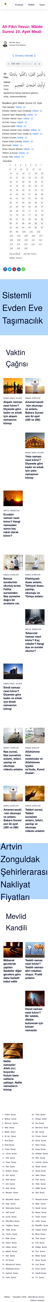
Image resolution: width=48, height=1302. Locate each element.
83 (29, 219)
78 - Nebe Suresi (39, 1203)
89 (29, 223)
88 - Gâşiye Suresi (39, 1247)
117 (40, 244)
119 (18, 248)
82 (23, 219)
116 (33, 244)
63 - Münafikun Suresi (10, 1221)
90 (36, 223)
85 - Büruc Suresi (38, 1234)
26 (11, 182)
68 (11, 211)
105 (26, 236)
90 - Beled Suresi (39, 1255)
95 (29, 228)
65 (29, 207)
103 (11, 236)
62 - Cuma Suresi (9, 1216)
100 (23, 232)
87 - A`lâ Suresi (38, 1242)
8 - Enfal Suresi (8, 1145)
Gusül (42, 4)
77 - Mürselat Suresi (40, 1199)
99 (17, 232)
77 (29, 215)
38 (11, 190)
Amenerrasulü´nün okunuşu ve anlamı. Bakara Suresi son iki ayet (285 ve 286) (34, 411)
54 (36, 198)
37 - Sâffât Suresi (39, 1188)
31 (42, 182)
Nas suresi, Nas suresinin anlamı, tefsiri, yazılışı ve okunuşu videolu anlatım (13, 760)
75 (17, 215)
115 (25, 244)
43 (42, 190)
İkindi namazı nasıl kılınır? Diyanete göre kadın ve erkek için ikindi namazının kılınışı (12, 698)
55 (42, 198)
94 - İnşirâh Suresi (39, 1273)
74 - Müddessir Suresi (10, 1268)
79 (42, 215)
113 (11, 244)
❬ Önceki (17, 55)
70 (23, 211)
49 (42, 194)
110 (26, 240)
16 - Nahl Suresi (8, 1179)
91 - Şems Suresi (39, 1260)
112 (40, 240)
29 (29, 182)
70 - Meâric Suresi (9, 1251)
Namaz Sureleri (32, 398)
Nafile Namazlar (11, 510)
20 (11, 178)
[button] (19, 4)
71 (29, 211)
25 (42, 178)
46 (23, 194)
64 (23, 207)
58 (23, 203)
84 (36, 219)
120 (25, 248)
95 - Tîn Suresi (38, 1277)
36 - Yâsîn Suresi (39, 1184)
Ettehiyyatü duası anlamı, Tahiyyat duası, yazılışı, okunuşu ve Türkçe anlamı (34, 587)
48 (36, 194)
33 (17, 186)
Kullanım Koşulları (37, 1300)
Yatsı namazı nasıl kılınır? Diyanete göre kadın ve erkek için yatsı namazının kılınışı (34, 467)
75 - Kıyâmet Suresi (10, 1273)
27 (17, 182)
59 (29, 203)
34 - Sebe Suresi (38, 1175)
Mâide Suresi (16, 258)
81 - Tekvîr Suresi (39, 1216)
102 (38, 232)
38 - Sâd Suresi (38, 1192)
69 (17, 211)
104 (18, 236)
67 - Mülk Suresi (8, 1238)
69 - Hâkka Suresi (9, 1247)
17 (29, 174)
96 (36, 228)
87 (17, 223)
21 (17, 178)
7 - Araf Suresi (7, 1140)
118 (11, 248)
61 (42, 203)
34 (23, 186)
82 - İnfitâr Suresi (39, 1221)
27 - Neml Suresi (38, 1145)
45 (17, 194)
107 (40, 236)
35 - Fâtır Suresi (38, 1179)
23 (29, 178)
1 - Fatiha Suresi (9, 1114)
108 (11, 240)
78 (36, 215)
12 (33, 169)
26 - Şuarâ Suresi (39, 1140)
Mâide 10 (20, 107)
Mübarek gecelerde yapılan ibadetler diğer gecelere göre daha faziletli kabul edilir (12, 970)
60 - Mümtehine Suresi (11, 1208)
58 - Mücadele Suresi (10, 1199)
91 (42, 223)
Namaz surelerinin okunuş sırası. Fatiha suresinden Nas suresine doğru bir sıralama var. (12, 590)
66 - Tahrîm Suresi (9, 1234)
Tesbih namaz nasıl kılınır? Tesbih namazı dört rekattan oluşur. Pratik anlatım (34, 969)
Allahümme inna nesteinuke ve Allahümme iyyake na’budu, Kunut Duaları (34, 762)
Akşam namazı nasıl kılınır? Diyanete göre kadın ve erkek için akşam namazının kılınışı (12, 412)
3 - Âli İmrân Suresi (10, 1123)
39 (17, 190)
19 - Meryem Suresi (10, 1192)
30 (36, 182)
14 (11, 174)
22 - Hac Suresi (38, 1123)
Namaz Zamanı (38, 1297)
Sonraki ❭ (30, 55)
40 (23, 190)
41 (29, 190)
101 (31, 232)
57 (17, 203)
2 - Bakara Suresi (9, 1119)
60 (36, 203)
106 (33, 236)
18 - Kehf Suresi (8, 1188)
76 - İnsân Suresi (9, 1277)
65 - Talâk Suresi (9, 1229)
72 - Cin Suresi (8, 1260)
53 (29, 198)
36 (36, 186)
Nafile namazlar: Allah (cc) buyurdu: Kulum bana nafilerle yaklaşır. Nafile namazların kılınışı (12, 1075)
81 (17, 219)
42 (36, 190)
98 (11, 232)
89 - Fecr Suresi (38, 1251)
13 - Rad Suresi (8, 1166)
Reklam (7, 1297)
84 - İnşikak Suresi (39, 1229)
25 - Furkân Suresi (39, 1136)
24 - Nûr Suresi (38, 1132)
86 (11, 223)
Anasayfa (19, 4)
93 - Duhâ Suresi (39, 1268)
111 (33, 240)
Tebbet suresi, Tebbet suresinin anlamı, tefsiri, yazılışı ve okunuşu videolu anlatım (35, 820)
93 (17, 228)
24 (36, 178)
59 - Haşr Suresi (8, 1203)
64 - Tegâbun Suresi (10, 1225)
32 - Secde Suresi (39, 1166)
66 (36, 207)
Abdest (31, 4)
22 (23, 178)
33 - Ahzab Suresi (39, 1171)
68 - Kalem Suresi (9, 1242)
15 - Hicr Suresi (8, 1175)
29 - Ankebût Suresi (40, 1153)
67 (42, 207)
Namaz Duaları (32, 748)
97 (42, 228)
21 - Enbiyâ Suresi (39, 1119)
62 (11, 207)
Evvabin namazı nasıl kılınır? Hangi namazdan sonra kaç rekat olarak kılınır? (11, 525)
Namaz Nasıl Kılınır (12, 398)
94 (23, 228)
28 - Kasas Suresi (39, 1149)
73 (42, 211)
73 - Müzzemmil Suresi (11, 1264)
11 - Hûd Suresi (8, 1158)
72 (36, 211)
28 (23, 182)
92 (11, 228)
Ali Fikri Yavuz (14, 42)
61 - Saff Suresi (8, 1212)
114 (18, 244)
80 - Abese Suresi (39, 1212)
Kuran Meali (7, 161)
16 (23, 174)
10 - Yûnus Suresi (9, 1153)
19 (42, 174)
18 (36, 174)
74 (11, 215)
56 (11, 203)
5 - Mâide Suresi (9, 1132)
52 (23, 198)
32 (11, 186)
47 (29, 194)
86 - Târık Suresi (38, 1238)
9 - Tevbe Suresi (9, 1149)
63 (17, 207)
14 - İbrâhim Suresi (10, 1171)
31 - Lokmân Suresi (40, 1162)
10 (21, 169)
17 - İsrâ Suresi (8, 1184)
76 (23, 215)
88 (23, 223)
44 (11, 194)
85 (42, 219)
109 (18, 240)
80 (11, 219)
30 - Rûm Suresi (38, 1158)
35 (29, 186)
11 (27, 169)
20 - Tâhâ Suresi (38, 1114)
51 (17, 198)
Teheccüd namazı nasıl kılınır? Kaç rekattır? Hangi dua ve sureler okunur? (34, 642)
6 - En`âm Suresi (9, 1136)
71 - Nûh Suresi (8, 1255)
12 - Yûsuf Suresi (9, 1162)
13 (40, 169)
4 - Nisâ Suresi (8, 1127)
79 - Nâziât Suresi (39, 1208)
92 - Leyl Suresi (38, 1264)
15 (17, 174)
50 (11, 198)
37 (42, 186)
